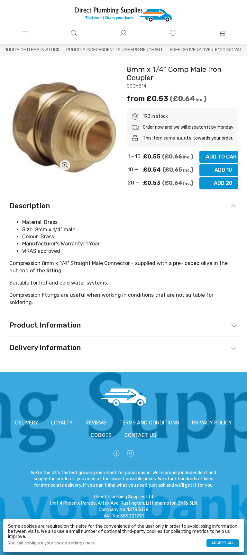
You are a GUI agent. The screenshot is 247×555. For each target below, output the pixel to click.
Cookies (101, 435)
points (184, 138)
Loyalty (62, 423)
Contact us (140, 435)
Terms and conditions (149, 423)
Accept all (222, 543)
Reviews (96, 423)
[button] (25, 33)
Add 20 (223, 183)
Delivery (26, 423)
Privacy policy (212, 423)
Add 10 (223, 170)
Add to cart (223, 157)
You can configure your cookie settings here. (52, 543)
